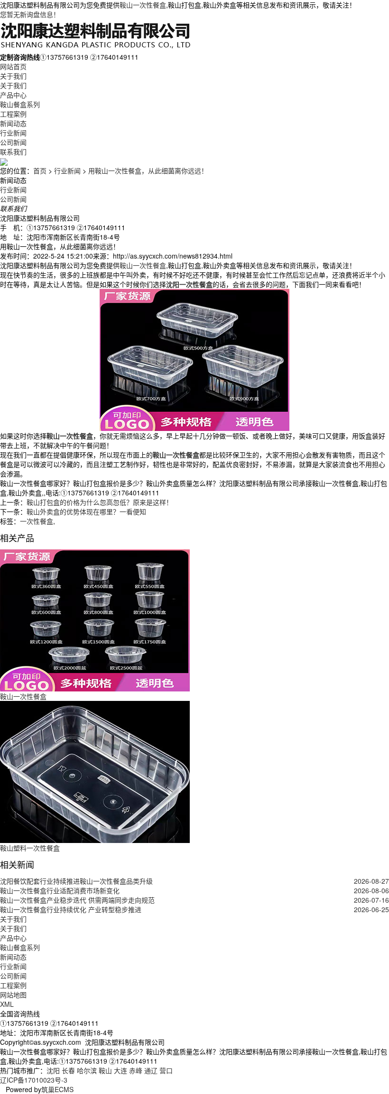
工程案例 (13, 113)
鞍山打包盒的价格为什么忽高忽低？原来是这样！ (100, 502)
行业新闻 (13, 132)
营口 (166, 1070)
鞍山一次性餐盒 (143, 4)
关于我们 (13, 76)
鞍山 (105, 1070)
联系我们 (13, 151)
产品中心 (13, 94)
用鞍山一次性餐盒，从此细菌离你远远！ (148, 170)
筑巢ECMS (57, 1089)
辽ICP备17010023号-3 (33, 1080)
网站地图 (13, 994)
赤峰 (135, 1070)
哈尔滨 (87, 1070)
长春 (68, 1070)
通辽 (150, 1070)
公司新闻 (13, 142)
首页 (39, 170)
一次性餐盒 (36, 521)
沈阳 (53, 1070)
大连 (120, 1070)
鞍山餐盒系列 (20, 104)
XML (7, 1004)
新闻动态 (13, 123)
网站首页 (13, 66)
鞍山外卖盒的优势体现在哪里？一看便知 (86, 511)
